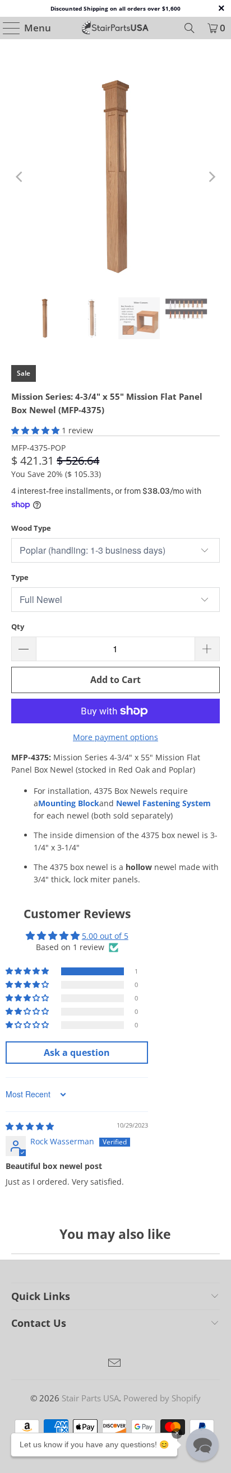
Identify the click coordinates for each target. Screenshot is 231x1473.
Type (20, 577)
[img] (30, 1126)
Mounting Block (68, 803)
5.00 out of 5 (105, 935)
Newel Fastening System (163, 803)
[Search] (189, 28)
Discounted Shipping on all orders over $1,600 (115, 8)
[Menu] (6, 28)
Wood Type (31, 528)
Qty (17, 626)
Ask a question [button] (77, 1052)
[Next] (211, 176)
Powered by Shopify (162, 1398)
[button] (35, 430)
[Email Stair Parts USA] (115, 1363)
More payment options (115, 737)
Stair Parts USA (90, 1398)
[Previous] (20, 176)
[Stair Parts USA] (115, 28)
